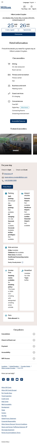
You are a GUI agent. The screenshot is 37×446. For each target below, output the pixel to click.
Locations (4, 366)
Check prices (23, 34)
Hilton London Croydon (8, 368)
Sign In (34, 9)
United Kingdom (14, 366)
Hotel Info (20, 368)
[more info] (22, 262)
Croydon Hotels (25, 366)
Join (29, 9)
